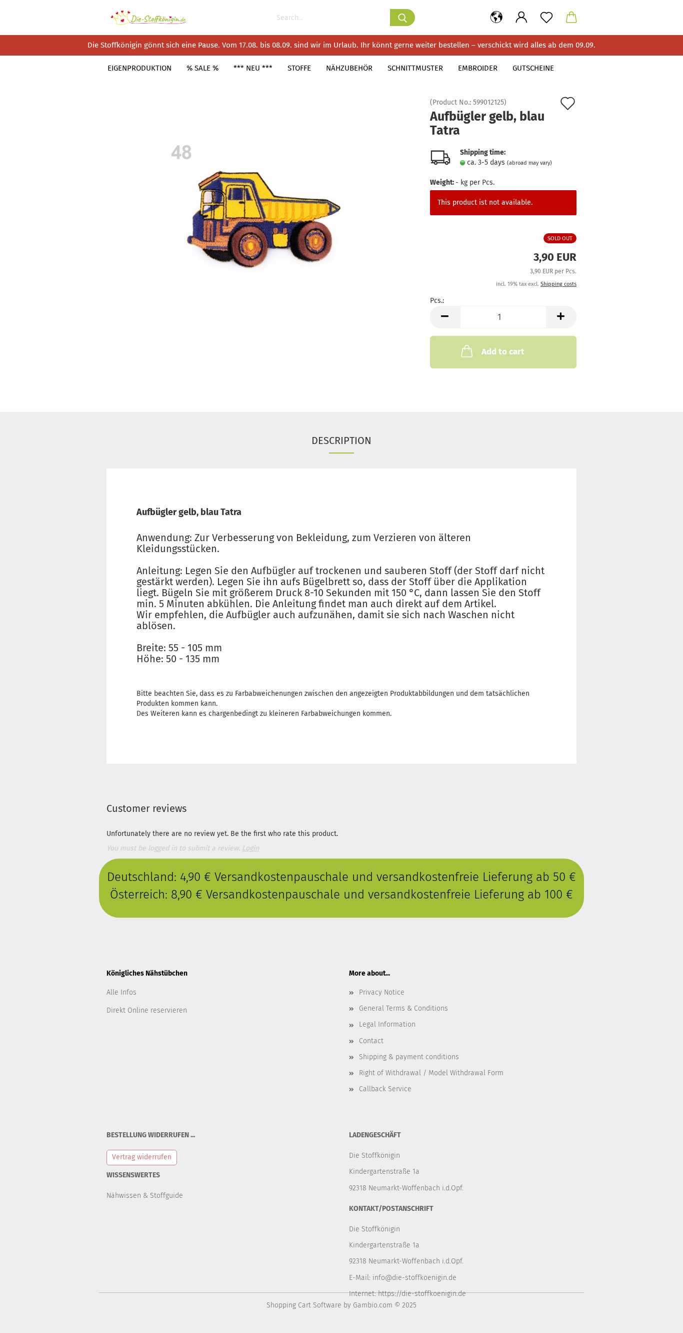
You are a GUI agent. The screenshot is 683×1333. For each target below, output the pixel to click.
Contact (371, 1041)
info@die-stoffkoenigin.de (414, 1277)
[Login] (521, 17)
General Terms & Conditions (403, 1008)
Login (250, 848)
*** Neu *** (253, 68)
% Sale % (202, 68)
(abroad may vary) (529, 163)
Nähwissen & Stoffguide (144, 1195)
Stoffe (299, 68)
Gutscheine (533, 68)
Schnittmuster (415, 68)
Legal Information (387, 1024)
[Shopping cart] (571, 17)
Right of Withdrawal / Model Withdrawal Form (431, 1073)
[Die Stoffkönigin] (152, 17)
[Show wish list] (546, 17)
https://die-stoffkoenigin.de (422, 1293)
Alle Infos (121, 992)
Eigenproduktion (140, 68)
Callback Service (385, 1089)
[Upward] (655, 1317)
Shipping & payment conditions (409, 1057)
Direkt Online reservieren (146, 1010)
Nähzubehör (349, 68)
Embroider (478, 68)
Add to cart (503, 351)
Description (342, 440)
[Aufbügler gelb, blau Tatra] (260, 211)
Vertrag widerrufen (142, 1157)
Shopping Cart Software (304, 1305)
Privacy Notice (381, 992)
